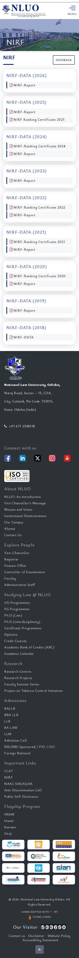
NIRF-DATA (23, 337)
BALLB (9, 708)
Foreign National (17, 753)
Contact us (17, 935)
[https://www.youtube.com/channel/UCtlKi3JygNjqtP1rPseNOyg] (67, 458)
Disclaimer (36, 935)
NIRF (8, 777)
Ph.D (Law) (13, 615)
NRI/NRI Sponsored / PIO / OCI (29, 746)
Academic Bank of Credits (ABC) (29, 647)
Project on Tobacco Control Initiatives (33, 690)
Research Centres (17, 671)
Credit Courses (15, 640)
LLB (7, 721)
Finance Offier (15, 565)
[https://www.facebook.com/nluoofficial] (7, 458)
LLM (8, 734)
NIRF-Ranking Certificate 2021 (39, 241)
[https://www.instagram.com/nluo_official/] (52, 458)
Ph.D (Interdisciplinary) (22, 621)
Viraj (7, 833)
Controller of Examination (24, 572)
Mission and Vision (18, 509)
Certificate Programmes (22, 628)
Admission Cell (15, 740)
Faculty (10, 578)
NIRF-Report (24, 85)
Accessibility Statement (41, 940)
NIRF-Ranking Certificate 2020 (39, 276)
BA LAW (11, 727)
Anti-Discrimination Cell (23, 790)
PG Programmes (16, 609)
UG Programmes (17, 602)
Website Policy (59, 935)
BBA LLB (11, 714)
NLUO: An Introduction (22, 496)
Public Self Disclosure (21, 796)
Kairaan (10, 827)
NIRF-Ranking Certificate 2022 (39, 207)
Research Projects (18, 677)
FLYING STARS (41, 916)
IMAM (9, 814)
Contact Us (13, 535)
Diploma (10, 634)
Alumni (9, 528)
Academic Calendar (19, 653)
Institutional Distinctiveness (25, 515)
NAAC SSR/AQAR (18, 783)
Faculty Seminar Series (21, 684)
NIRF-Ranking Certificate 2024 (39, 146)
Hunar (9, 820)
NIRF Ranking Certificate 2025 (39, 119)
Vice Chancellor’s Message (25, 503)
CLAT (8, 771)
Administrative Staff (19, 584)
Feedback (64, 60)
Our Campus (13, 522)
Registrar (11, 559)
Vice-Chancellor (17, 552)
